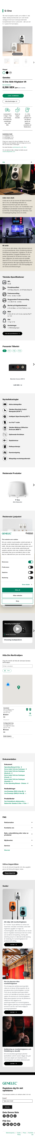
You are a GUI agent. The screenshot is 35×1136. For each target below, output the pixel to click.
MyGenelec (8, 840)
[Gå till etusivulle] (17, 1083)
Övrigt (19, 350)
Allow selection (17, 595)
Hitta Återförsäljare (10, 101)
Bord (9, 350)
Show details (26, 584)
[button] (19, 687)
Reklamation (9, 822)
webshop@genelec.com (9, 151)
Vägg (14, 350)
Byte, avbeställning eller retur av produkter (16, 834)
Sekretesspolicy (10, 1133)
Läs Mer (12, 944)
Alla (4, 350)
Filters (8, 670)
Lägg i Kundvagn (13, 95)
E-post (5, 1098)
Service (7, 846)
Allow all (17, 590)
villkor (24, 147)
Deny (17, 601)
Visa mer (7, 850)
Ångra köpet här (10, 873)
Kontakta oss (9, 828)
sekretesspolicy (17, 147)
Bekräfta (7, 1107)
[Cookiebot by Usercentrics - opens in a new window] (25, 533)
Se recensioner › (7, 85)
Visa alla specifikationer (11, 333)
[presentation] (34, 62)
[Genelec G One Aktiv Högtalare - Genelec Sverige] (11, 1116)
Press (24, 1133)
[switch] (30, 567)
